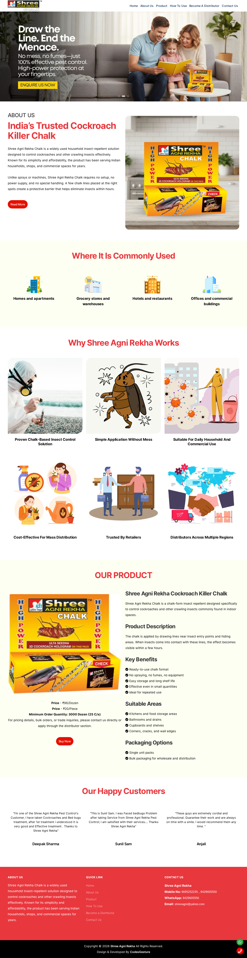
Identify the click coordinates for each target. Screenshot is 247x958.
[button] (119, 96)
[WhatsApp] (240, 942)
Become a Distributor (204, 6)
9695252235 (190, 891)
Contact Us (230, 6)
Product (161, 6)
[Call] (240, 951)
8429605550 (209, 891)
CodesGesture (140, 952)
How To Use (178, 6)
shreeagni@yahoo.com (190, 904)
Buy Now (65, 741)
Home (134, 6)
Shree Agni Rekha (122, 946)
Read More (17, 204)
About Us (147, 6)
